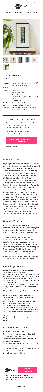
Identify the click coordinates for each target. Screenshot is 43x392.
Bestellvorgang (28, 377)
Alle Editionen (32, 12)
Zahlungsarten (10, 377)
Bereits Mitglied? (12, 146)
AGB (7, 375)
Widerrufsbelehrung (15, 375)
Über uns (18, 12)
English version (21, 386)
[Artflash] (22, 6)
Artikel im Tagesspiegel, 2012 (13, 332)
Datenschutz (19, 377)
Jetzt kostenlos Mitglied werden (21, 140)
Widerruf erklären (28, 370)
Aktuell (8, 12)
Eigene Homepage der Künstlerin (14, 353)
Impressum (9, 379)
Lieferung (25, 375)
